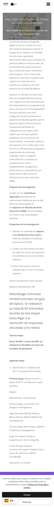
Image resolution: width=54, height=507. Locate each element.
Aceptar (27, 494)
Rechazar (27, 502)
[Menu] (48, 4)
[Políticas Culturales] (10, 6)
